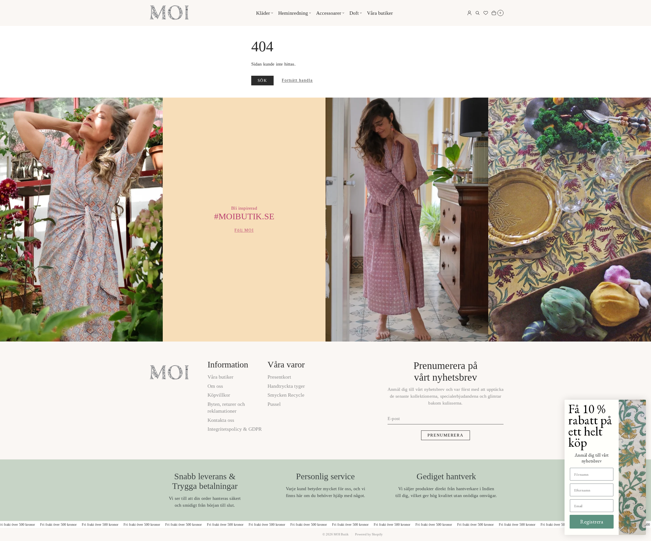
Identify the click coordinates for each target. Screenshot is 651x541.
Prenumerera (445, 435)
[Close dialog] (639, 406)
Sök (262, 80)
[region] (325, 220)
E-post (394, 418)
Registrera (591, 521)
